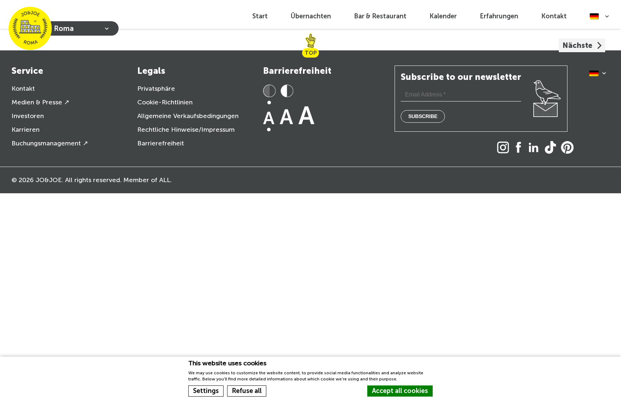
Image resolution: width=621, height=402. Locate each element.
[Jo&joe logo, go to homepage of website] (30, 28)
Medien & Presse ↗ (40, 102)
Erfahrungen (499, 16)
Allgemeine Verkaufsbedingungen (188, 116)
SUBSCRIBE (422, 116)
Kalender (443, 16)
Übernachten (311, 16)
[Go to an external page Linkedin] (535, 148)
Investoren (28, 116)
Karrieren (26, 130)
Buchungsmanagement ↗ (50, 143)
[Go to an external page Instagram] (505, 148)
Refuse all (247, 391)
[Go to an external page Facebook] (520, 148)
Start (260, 16)
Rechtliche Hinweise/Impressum (186, 130)
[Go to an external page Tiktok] (552, 148)
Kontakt (554, 16)
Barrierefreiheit (160, 143)
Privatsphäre (156, 88)
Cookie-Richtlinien (165, 102)
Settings (206, 391)
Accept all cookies (400, 391)
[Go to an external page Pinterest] (569, 148)
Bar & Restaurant (380, 16)
